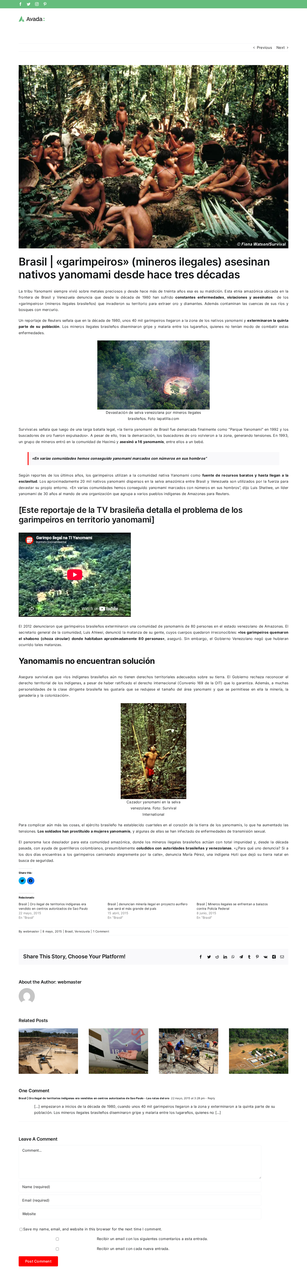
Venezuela (82, 931)
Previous (264, 47)
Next (280, 47)
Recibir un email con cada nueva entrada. (133, 1248)
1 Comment (101, 931)
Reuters (54, 320)
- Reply (210, 1098)
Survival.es (28, 429)
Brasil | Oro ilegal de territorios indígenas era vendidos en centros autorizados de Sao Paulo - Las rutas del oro (94, 1098)
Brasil (69, 931)
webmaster (31, 931)
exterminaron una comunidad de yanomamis (144, 626)
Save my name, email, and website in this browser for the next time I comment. (92, 1229)
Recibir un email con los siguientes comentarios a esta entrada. (152, 1238)
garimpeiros (31, 303)
